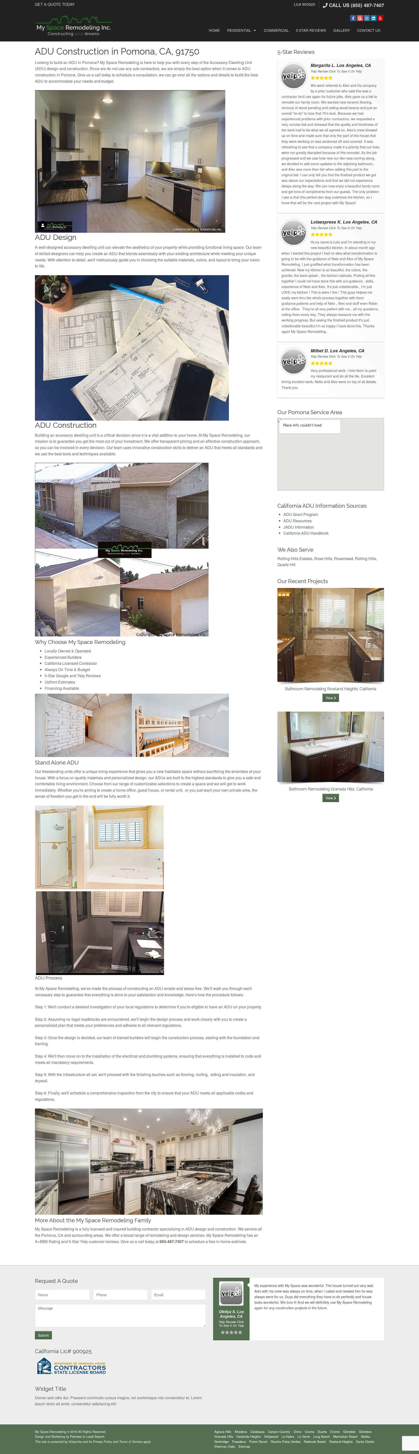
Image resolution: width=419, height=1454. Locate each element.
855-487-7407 (172, 1241)
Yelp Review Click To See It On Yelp (336, 71)
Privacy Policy (102, 1441)
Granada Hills (223, 1436)
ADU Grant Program (300, 514)
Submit (43, 1335)
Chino (297, 1431)
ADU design (196, 1229)
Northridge (221, 1441)
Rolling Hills (365, 558)
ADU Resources (297, 520)
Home (214, 30)
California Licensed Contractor (71, 663)
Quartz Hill (286, 564)
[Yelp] (380, 18)
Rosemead (343, 558)
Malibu (365, 1436)
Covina (309, 1431)
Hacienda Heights (248, 1436)
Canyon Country (279, 1431)
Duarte (322, 1431)
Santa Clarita (365, 1441)
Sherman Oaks (224, 1446)
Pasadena (239, 1441)
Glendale (349, 1431)
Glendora (365, 1431)
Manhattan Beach (345, 1436)
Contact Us (368, 30)
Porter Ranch (258, 1441)
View (330, 697)
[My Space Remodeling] (74, 25)
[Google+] (360, 18)
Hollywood (271, 1436)
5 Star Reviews (311, 30)
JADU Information (298, 527)
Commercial (276, 30)
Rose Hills (323, 558)
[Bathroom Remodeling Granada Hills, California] (330, 746)
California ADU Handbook (306, 533)
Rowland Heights (341, 1441)
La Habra (288, 1436)
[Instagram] (367, 18)
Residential (239, 30)
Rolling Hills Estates (294, 558)
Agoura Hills (222, 1431)
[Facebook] (353, 18)
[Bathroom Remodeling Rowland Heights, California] (330, 634)
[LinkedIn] (374, 18)
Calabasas (257, 1431)
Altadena (240, 1431)
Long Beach (321, 1436)
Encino (335, 1431)
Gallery (341, 30)
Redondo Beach (315, 1441)
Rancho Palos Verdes (285, 1441)
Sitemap (244, 1446)
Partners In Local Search (87, 1436)
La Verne (304, 1436)
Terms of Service (130, 1441)
